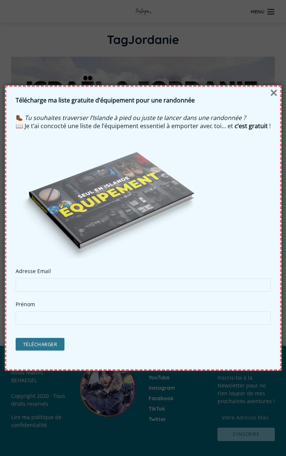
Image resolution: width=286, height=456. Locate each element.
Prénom (25, 304)
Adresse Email (33, 271)
